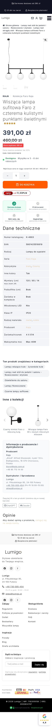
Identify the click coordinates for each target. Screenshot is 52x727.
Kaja (6, 96)
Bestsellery (7, 621)
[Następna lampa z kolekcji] (47, 420)
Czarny (36, 266)
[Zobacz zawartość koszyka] (40, 18)
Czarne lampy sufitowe (16, 391)
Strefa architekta (10, 646)
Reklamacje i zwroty (38, 613)
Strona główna (12, 25)
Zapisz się (39, 665)
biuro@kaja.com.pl (15, 466)
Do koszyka (27, 184)
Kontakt (32, 621)
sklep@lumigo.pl (14, 488)
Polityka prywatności (12, 613)
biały (28, 266)
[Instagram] (11, 568)
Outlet (5, 617)
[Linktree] (17, 568)
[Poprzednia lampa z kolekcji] (5, 420)
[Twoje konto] (36, 18)
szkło (36, 320)
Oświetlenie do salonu (16, 380)
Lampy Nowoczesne (15, 386)
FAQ (30, 617)
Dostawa (32, 609)
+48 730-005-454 (15, 485)
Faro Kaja (31, 259)
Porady (5, 638)
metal (29, 320)
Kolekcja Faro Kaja (23, 96)
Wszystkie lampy (10, 626)
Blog (4, 642)
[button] (46, 40)
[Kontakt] (32, 18)
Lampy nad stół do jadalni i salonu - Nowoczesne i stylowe (23, 373)
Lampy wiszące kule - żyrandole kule (24, 367)
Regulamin (7, 609)
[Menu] (49, 18)
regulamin (32, 672)
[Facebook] (4, 568)
